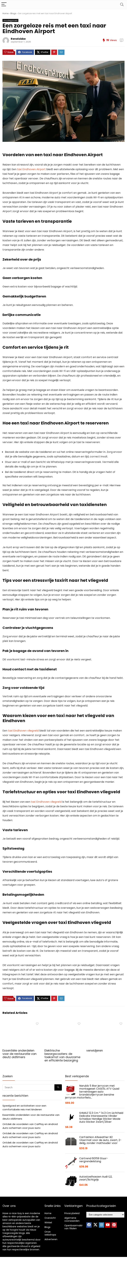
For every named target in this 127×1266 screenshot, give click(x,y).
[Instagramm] (101, 1225)
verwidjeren (94, 1051)
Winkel (48, 1222)
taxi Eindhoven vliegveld (23, 730)
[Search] (122, 4)
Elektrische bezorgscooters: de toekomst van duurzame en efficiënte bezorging (62, 1055)
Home (5, 13)
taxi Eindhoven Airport (31, 169)
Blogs (13, 13)
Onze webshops (50, 1233)
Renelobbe (18, 39)
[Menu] (4, 4)
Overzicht (50, 1218)
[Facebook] (89, 1225)
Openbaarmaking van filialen (74, 1227)
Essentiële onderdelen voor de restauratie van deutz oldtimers (19, 1054)
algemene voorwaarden (72, 1219)
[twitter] (95, 1225)
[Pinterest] (114, 1225)
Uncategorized (10, 20)
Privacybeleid (72, 1213)
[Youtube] (107, 1225)
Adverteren (50, 1239)
